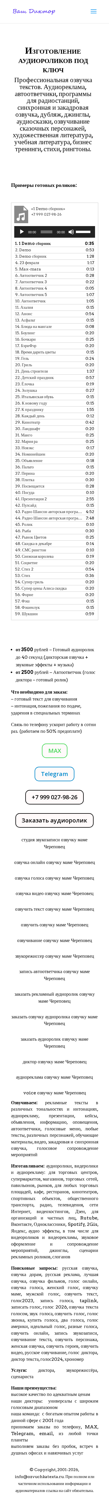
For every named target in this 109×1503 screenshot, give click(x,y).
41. (31, 499)
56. (24, 594)
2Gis (91, 1224)
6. (31, 275)
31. (23, 435)
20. (23, 364)
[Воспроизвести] (22, 232)
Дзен (80, 1211)
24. (26, 390)
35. (28, 460)
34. (30, 454)
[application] (54, 232)
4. (27, 262)
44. (49, 518)
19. (22, 358)
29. (27, 422)
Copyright (45, 1469)
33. (24, 447)
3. (31, 256)
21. (31, 371)
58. (27, 607)
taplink (88, 1300)
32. (26, 441)
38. (24, 479)
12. (23, 313)
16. (25, 339)
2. (23, 250)
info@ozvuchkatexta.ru (39, 1476)
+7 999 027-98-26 (54, 797)
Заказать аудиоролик (54, 820)
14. (33, 326)
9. (31, 294)
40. (24, 492)
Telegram (54, 774)
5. (28, 269)
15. (25, 333)
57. (22, 601)
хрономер (74, 1359)
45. (24, 524)
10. (30, 301)
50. (34, 556)
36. (24, 467)
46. (23, 530)
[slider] (84, 231)
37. (25, 473)
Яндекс (18, 1231)
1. (33, 243)
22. (34, 377)
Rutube (88, 1218)
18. (35, 352)
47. (31, 537)
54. (29, 582)
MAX (54, 751)
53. (22, 575)
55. (41, 588)
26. (31, 403)
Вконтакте (21, 1224)
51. (26, 562)
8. (31, 288)
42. (25, 505)
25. (34, 396)
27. (29, 409)
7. (31, 281)
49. (30, 550)
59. (26, 613)
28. (29, 416)
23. (24, 384)
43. (49, 511)
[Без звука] (71, 232)
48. (33, 543)
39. (29, 486)
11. (24, 307)
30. (27, 428)
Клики (28, 165)
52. (24, 569)
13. (25, 320)
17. (25, 345)
